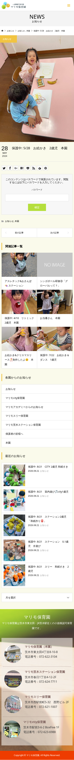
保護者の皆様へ (14, 433)
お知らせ (9, 221)
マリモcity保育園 (15, 398)
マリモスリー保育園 (17, 415)
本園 (17, 221)
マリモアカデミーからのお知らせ (24, 407)
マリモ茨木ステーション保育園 (23, 424)
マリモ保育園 (37, 617)
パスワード (37, 189)
